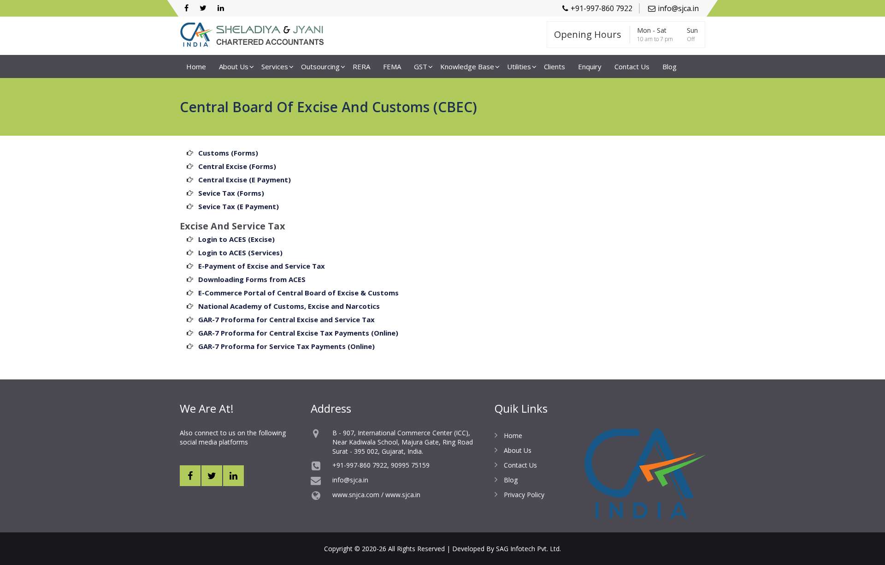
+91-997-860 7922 (601, 8)
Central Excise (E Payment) (244, 179)
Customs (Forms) (228, 152)
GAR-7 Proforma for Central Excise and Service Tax (286, 319)
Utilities (519, 66)
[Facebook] (186, 8)
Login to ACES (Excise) (236, 239)
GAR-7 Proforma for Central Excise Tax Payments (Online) (298, 332)
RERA (361, 66)
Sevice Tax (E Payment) (238, 206)
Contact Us (631, 66)
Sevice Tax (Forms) (231, 193)
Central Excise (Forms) (237, 166)
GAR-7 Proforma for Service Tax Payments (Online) (286, 346)
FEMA (392, 66)
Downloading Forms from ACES (252, 279)
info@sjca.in (678, 8)
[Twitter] (203, 8)
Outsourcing (320, 66)
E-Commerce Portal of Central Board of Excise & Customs (298, 292)
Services (274, 66)
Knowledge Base (467, 66)
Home (196, 66)
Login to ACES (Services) (240, 252)
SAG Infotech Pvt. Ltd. (528, 548)
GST (420, 66)
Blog (669, 66)
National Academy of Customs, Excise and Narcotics (289, 306)
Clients (554, 66)
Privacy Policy (524, 494)
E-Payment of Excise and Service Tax (261, 265)
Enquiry (590, 66)
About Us (233, 66)
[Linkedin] (221, 8)
